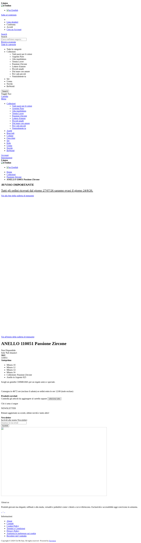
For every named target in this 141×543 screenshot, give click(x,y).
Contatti (10, 523)
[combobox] (14, 39)
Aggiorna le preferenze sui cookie (21, 533)
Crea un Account (14, 29)
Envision (52, 541)
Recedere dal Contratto (17, 536)
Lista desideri (12, 22)
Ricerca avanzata (8, 42)
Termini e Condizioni (16, 528)
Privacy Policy (13, 531)
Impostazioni (6, 158)
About (9, 521)
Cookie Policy (13, 526)
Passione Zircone (14, 177)
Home (9, 172)
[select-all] (54, 398)
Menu (3, 99)
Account (5, 155)
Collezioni (11, 174)
